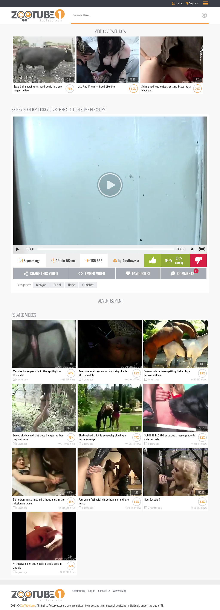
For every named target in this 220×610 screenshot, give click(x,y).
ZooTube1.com (27, 605)
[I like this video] (152, 260)
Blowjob (41, 285)
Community (79, 591)
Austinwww (130, 260)
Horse (71, 285)
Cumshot (88, 285)
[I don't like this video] (198, 260)
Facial (57, 285)
